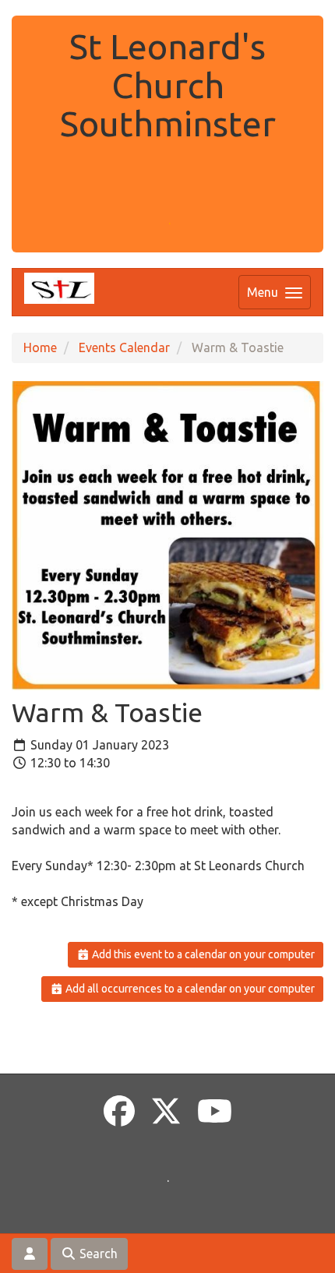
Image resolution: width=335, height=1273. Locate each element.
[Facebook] (119, 1111)
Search (97, 1254)
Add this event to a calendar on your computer (202, 954)
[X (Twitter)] (166, 1111)
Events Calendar (124, 347)
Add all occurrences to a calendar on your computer (189, 988)
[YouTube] (214, 1111)
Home (40, 347)
